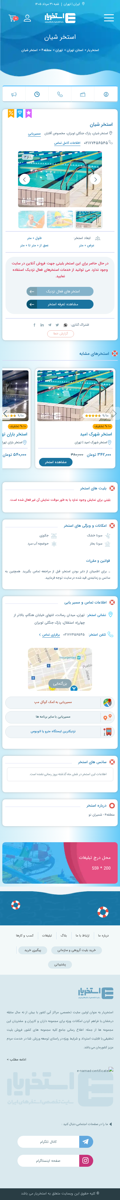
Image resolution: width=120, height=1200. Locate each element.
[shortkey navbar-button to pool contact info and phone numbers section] (60, 94)
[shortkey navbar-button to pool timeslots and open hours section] (37, 94)
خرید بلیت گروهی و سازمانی (76, 950)
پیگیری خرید (32, 950)
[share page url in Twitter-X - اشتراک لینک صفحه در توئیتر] (57, 324)
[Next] (5, 413)
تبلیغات (47, 935)
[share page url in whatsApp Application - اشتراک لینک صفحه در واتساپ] (65, 324)
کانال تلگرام (48, 1142)
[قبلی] (95, 179)
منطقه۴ (46, 50)
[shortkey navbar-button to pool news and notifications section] (14, 94)
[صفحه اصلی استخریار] (60, 18)
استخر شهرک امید (96, 434)
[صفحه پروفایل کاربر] (27, 18)
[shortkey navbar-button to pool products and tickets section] (82, 94)
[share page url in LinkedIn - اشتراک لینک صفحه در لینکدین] (41, 324)
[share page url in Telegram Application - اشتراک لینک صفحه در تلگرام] (49, 324)
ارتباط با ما (82, 935)
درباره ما (103, 935)
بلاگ (64, 935)
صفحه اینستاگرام (48, 1161)
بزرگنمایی (60, 684)
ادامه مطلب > (16, 1059)
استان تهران (75, 50)
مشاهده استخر (55, 462)
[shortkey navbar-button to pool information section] (105, 94)
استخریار (93, 50)
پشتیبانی (60, 964)
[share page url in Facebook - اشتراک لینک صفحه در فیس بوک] (34, 324)
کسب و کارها (24, 935)
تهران (59, 50)
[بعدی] (24, 179)
